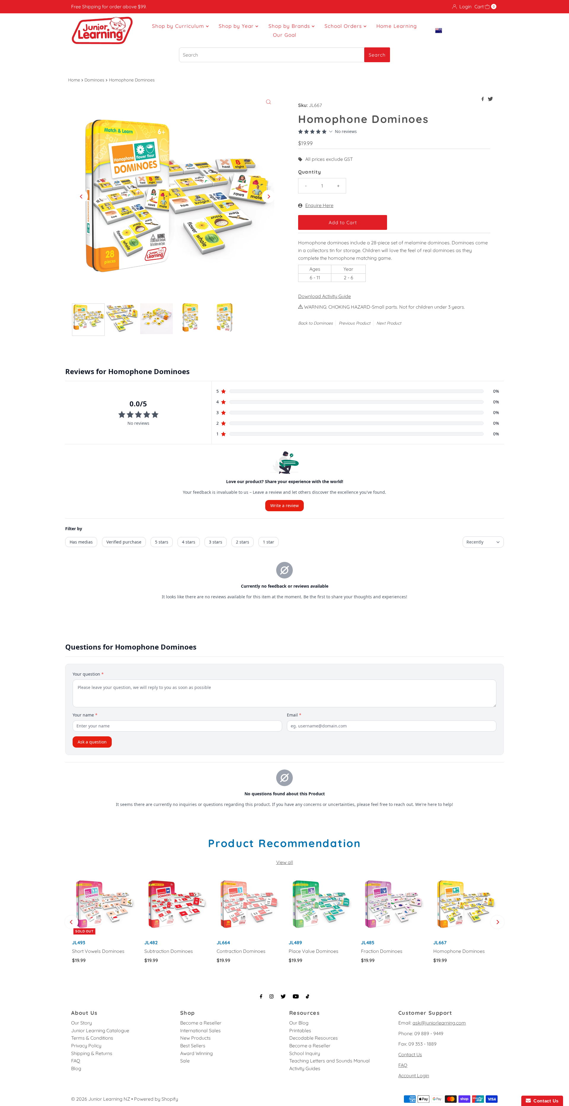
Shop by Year (237, 26)
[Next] (268, 196)
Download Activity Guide (324, 296)
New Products (195, 1038)
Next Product (388, 323)
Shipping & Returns (91, 1053)
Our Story (81, 1023)
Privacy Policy (86, 1046)
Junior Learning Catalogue (100, 1030)
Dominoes (94, 80)
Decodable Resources (313, 1038)
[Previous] (81, 196)
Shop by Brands (290, 26)
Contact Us (410, 1054)
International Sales (200, 1030)
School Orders (344, 26)
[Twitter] (283, 996)
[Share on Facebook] (483, 99)
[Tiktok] (307, 996)
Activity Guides (304, 1068)
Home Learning (396, 26)
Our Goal (284, 35)
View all (284, 862)
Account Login (413, 1075)
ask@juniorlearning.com (439, 1023)
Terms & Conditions (92, 1038)
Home (74, 80)
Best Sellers (192, 1046)
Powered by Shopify (156, 1099)
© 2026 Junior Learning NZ (100, 1099)
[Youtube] (296, 996)
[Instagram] (271, 996)
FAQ (75, 1061)
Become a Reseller (200, 1023)
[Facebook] (261, 996)
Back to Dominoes (315, 323)
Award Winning (196, 1053)
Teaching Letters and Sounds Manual (329, 1061)
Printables (300, 1030)
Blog (76, 1068)
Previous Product (354, 323)
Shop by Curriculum (179, 26)
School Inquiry (304, 1053)
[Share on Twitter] (490, 99)
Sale (185, 1061)
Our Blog (299, 1023)
